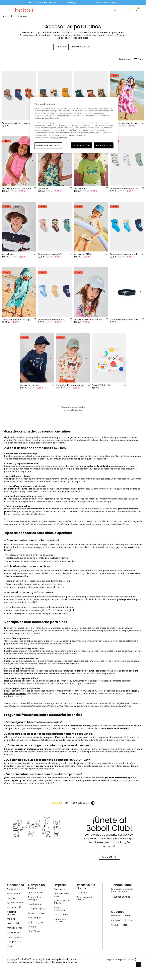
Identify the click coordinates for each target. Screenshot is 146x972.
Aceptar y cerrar (104, 145)
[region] (74, 125)
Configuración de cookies (48, 145)
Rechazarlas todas (82, 145)
